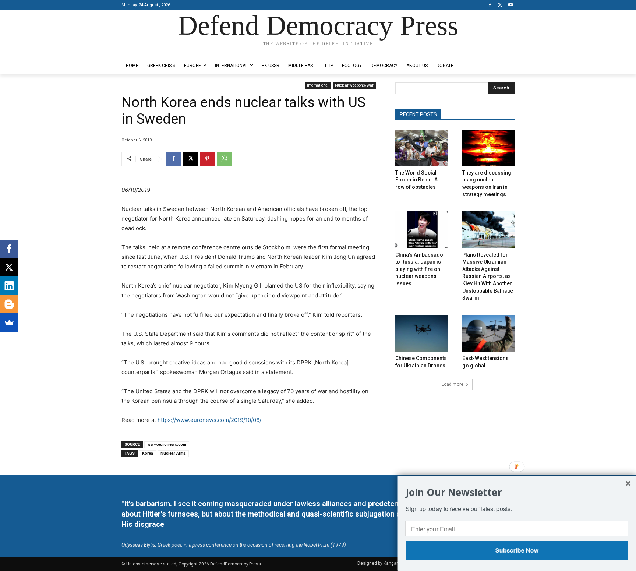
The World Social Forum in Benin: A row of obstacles (416, 180)
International (318, 85)
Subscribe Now (516, 550)
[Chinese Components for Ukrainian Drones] (421, 333)
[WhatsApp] (224, 159)
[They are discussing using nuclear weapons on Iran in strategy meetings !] (488, 148)
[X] (500, 5)
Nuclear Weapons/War (354, 85)
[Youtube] (510, 5)
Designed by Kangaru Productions (150, 51)
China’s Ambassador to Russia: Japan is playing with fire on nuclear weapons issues (420, 269)
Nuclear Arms (173, 453)
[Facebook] (490, 5)
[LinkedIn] (9, 285)
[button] (517, 492)
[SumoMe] (9, 322)
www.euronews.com (166, 444)
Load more (452, 384)
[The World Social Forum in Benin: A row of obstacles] (421, 148)
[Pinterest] (207, 159)
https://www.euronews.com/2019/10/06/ (209, 419)
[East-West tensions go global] (488, 333)
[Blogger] (9, 304)
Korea (147, 453)
